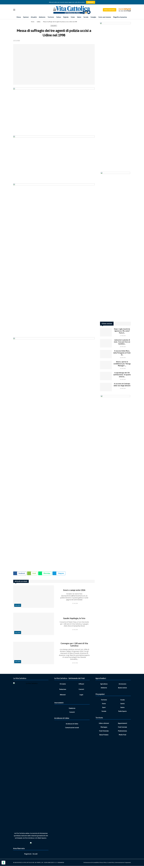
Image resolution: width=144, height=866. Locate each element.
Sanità (122, 703)
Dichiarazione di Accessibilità (91, 862)
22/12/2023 (16, 40)
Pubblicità (72, 708)
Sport (104, 707)
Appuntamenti (122, 723)
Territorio (104, 700)
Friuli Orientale (104, 731)
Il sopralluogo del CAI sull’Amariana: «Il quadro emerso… (122, 374)
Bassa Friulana (103, 735)
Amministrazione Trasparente (123, 862)
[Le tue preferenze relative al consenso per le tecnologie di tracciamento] (3, 862)
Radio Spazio (122, 711)
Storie (104, 703)
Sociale (104, 711)
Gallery (53, 25)
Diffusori (81, 684)
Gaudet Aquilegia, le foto (74, 618)
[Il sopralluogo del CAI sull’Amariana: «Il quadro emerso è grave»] (106, 376)
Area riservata (109, 10)
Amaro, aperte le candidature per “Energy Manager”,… (122, 363)
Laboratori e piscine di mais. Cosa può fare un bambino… (122, 342)
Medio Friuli (122, 735)
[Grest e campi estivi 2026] (33, 596)
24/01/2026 (75, 663)
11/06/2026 (75, 629)
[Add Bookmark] (94, 41)
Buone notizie (122, 688)
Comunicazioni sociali (72, 727)
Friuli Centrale (122, 727)
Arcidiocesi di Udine (72, 724)
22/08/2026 (123, 388)
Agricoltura (103, 684)
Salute (122, 707)
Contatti (81, 689)
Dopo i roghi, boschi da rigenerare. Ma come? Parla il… (122, 331)
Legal (81, 694)
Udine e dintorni (104, 723)
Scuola (122, 700)
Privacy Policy (103, 862)
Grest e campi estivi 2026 (74, 590)
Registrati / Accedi (30, 854)
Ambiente (104, 688)
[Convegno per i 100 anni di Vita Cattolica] (33, 653)
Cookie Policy (111, 862)
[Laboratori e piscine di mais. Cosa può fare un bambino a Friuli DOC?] (106, 343)
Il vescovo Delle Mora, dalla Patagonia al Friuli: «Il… (122, 353)
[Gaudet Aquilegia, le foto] (33, 624)
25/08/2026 (123, 368)
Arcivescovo (122, 684)
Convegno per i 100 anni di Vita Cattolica (74, 644)
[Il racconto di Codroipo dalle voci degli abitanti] (106, 387)
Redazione (62, 689)
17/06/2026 (75, 603)
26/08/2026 (123, 346)
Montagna (104, 727)
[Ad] (54, 527)
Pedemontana (122, 731)
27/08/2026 (123, 335)
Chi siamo (63, 684)
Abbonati (91, 2)
